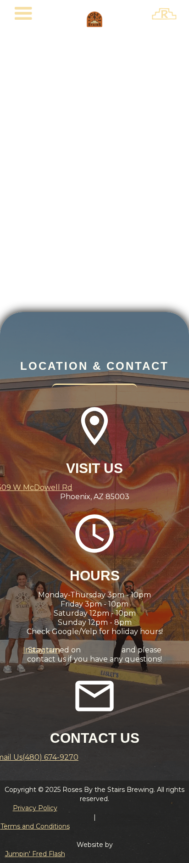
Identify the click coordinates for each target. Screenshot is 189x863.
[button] (23, 14)
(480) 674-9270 (50, 757)
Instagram (41, 650)
